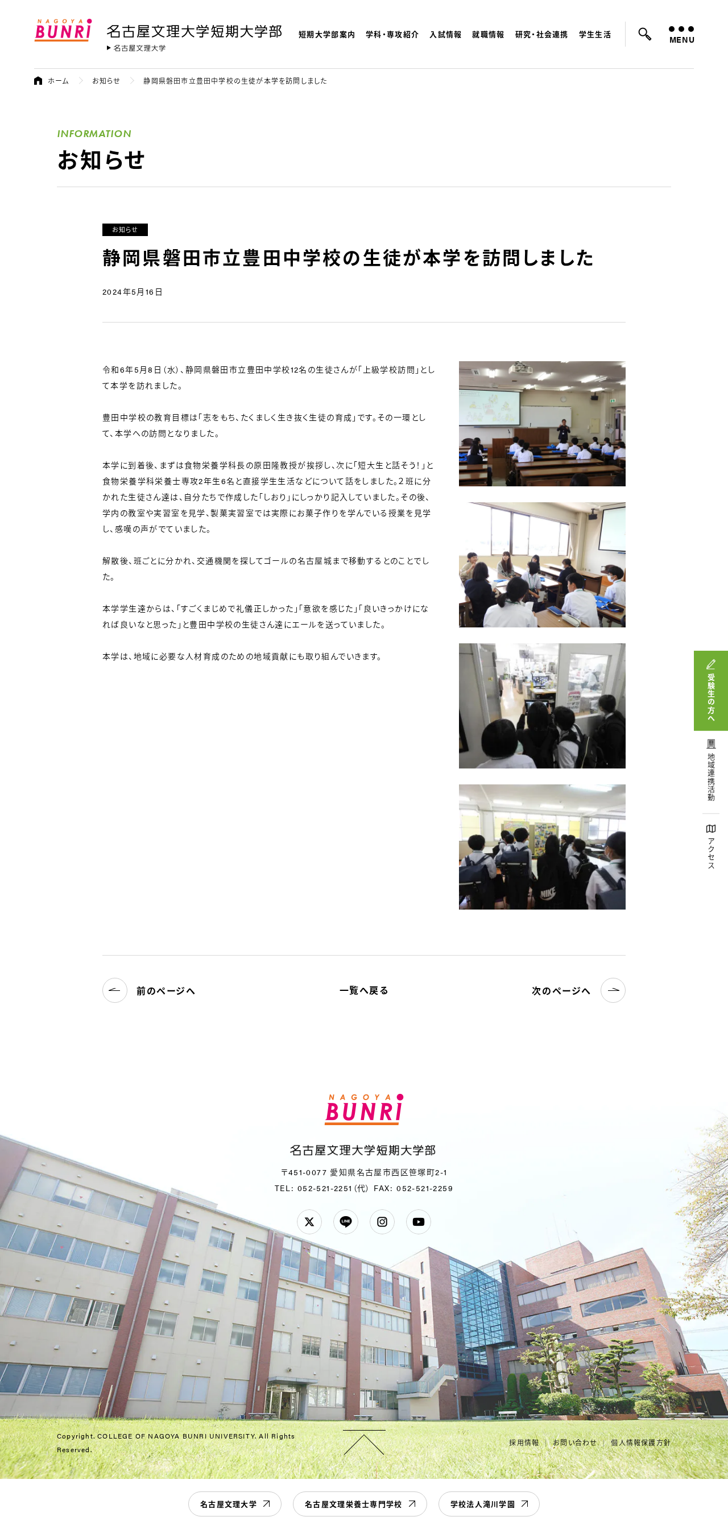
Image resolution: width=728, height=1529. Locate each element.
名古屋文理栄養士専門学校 (354, 1503)
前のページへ (166, 990)
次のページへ (562, 990)
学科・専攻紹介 (392, 33)
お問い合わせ (575, 1442)
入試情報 (445, 33)
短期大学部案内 (327, 33)
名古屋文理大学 (228, 1503)
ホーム (58, 81)
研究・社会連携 (542, 33)
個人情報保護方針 (641, 1442)
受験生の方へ (711, 697)
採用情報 (524, 1442)
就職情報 (488, 33)
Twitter (309, 1221)
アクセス (711, 853)
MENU (681, 39)
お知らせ (106, 81)
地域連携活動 (711, 777)
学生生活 (595, 33)
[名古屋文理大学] (136, 48)
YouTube (418, 1221)
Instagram (382, 1221)
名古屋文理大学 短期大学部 (196, 29)
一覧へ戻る (364, 990)
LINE (345, 1221)
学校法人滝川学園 (482, 1503)
